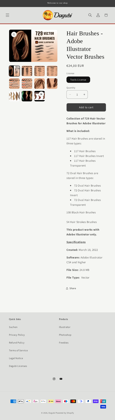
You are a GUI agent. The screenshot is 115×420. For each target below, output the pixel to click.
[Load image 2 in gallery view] (27, 71)
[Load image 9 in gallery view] (14, 96)
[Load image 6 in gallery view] (27, 83)
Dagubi (52, 413)
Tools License (78, 79)
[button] (8, 15)
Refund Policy (16, 342)
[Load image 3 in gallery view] (39, 71)
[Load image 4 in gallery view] (52, 71)
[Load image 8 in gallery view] (52, 83)
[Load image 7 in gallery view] (39, 83)
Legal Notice (16, 358)
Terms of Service (18, 350)
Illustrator (65, 327)
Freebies (64, 342)
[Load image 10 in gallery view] (27, 96)
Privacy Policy (17, 334)
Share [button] (72, 288)
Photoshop (65, 334)
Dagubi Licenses (18, 366)
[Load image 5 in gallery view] (14, 83)
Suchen (13, 327)
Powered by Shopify (65, 413)
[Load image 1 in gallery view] (14, 71)
